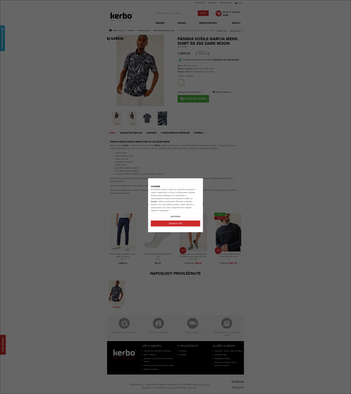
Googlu (154, 201)
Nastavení (175, 216)
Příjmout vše (175, 223)
